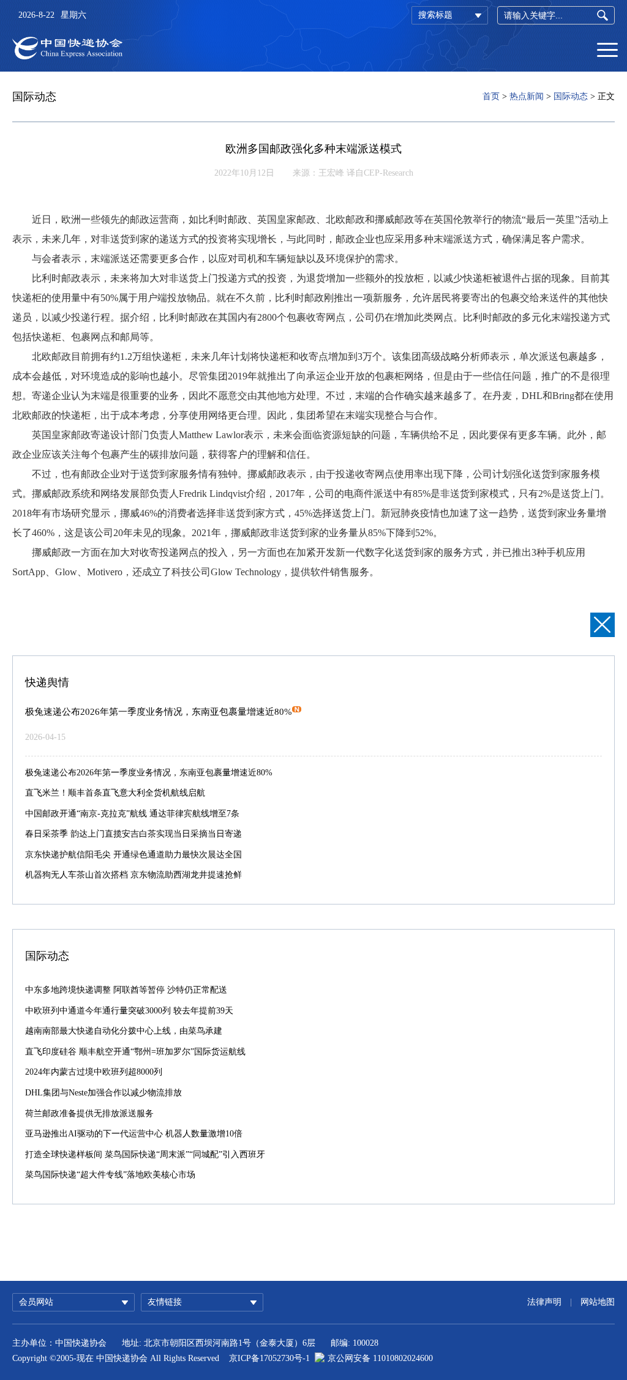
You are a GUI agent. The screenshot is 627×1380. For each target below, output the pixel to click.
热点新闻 (526, 96)
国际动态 (571, 96)
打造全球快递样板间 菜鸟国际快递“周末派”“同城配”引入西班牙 (145, 1154)
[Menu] (607, 49)
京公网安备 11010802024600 (380, 1358)
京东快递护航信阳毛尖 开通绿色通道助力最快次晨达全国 (133, 854)
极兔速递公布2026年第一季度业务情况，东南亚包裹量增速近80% (158, 712)
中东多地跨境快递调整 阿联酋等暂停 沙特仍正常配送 (126, 989)
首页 (491, 96)
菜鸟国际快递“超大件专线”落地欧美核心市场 (110, 1174)
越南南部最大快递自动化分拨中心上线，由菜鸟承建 (123, 1030)
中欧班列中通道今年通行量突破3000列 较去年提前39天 (129, 1010)
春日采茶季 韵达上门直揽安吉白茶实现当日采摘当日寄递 (133, 833)
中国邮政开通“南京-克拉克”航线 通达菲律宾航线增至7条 (132, 813)
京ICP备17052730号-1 (269, 1358)
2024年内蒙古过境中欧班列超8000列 (93, 1071)
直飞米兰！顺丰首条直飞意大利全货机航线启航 (115, 792)
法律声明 (544, 1302)
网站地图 (597, 1302)
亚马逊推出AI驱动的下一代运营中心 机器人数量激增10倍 (133, 1133)
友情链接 (165, 1302)
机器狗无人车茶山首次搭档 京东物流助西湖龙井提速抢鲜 (133, 874)
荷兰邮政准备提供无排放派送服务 (89, 1113)
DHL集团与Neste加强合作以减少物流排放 (103, 1092)
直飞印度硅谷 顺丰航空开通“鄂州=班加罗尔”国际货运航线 (135, 1051)
